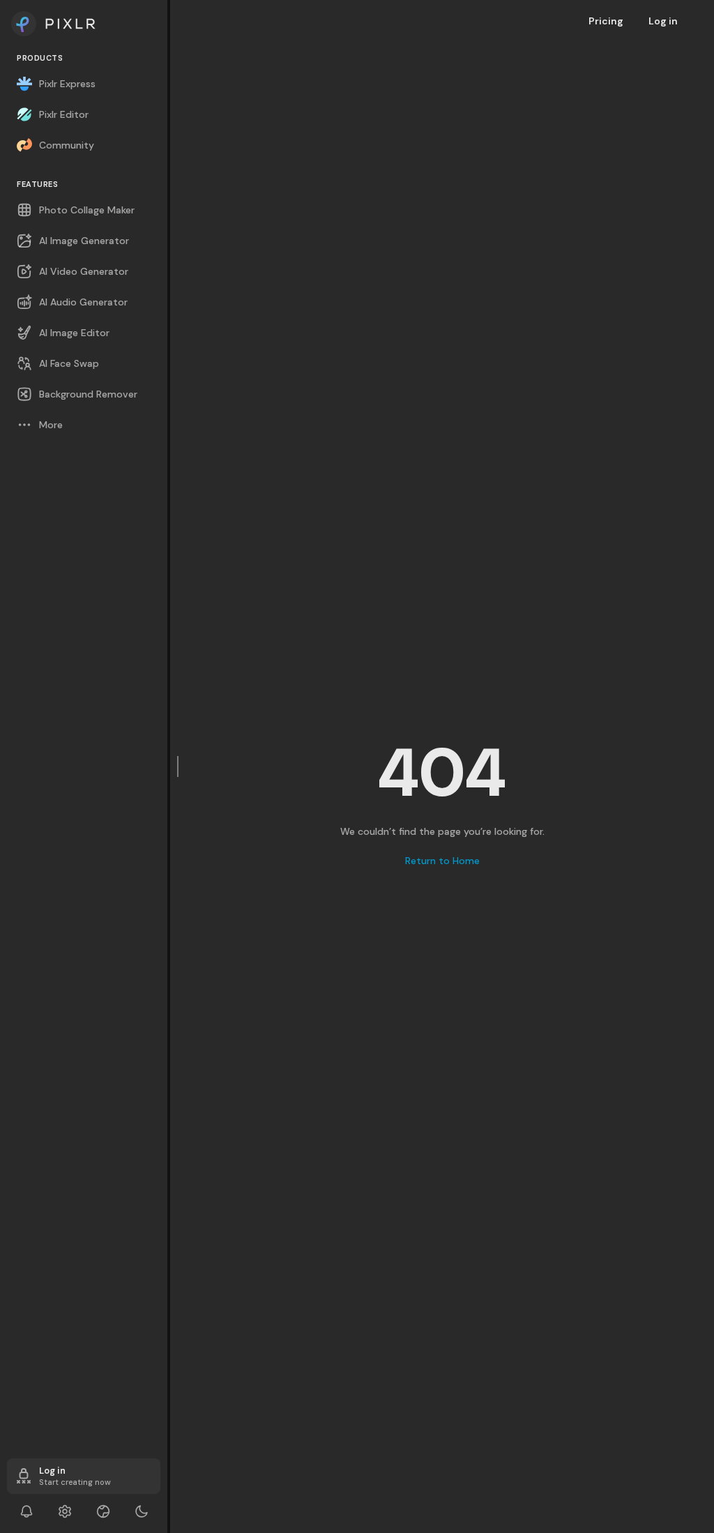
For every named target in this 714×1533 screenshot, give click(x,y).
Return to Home (442, 860)
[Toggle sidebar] (178, 766)
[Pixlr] (83, 23)
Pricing (605, 21)
